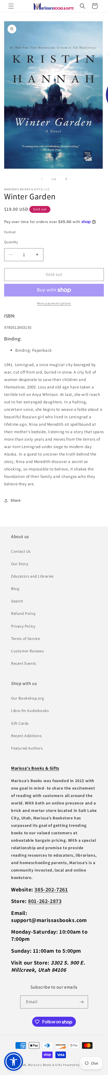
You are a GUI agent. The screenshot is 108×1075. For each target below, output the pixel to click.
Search (17, 601)
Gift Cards (20, 723)
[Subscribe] (82, 1001)
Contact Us (21, 551)
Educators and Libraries (32, 576)
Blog (15, 588)
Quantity (11, 242)
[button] (11, 6)
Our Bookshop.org (27, 698)
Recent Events (23, 663)
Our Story (19, 563)
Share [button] (16, 500)
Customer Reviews (27, 650)
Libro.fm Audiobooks (30, 710)
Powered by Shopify (77, 1065)
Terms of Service (25, 638)
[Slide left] (42, 179)
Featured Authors (27, 748)
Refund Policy (23, 613)
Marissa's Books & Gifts (45, 1065)
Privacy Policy (23, 626)
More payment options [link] (54, 303)
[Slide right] (66, 179)
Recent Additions (26, 735)
